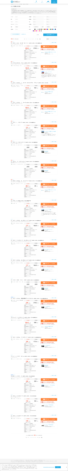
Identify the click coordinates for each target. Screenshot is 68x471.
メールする (49, 46)
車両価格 (30, 19)
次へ (39, 437)
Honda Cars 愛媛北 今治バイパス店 (50, 52)
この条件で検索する (50, 34)
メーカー (12, 16)
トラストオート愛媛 (48, 209)
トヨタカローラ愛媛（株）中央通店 (50, 131)
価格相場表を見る (23, 34)
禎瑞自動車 (46, 151)
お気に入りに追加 (54, 42)
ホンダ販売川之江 (47, 306)
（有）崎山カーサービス (48, 229)
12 (37, 437)
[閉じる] (67, 467)
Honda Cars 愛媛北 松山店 (49, 91)
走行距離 (30, 24)
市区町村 (12, 29)
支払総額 (30, 16)
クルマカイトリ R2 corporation (50, 385)
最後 (41, 437)
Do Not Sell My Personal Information (48, 467)
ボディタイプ (12, 24)
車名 (11, 19)
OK (57, 467)
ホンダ (13, 61)
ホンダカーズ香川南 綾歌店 (49, 424)
